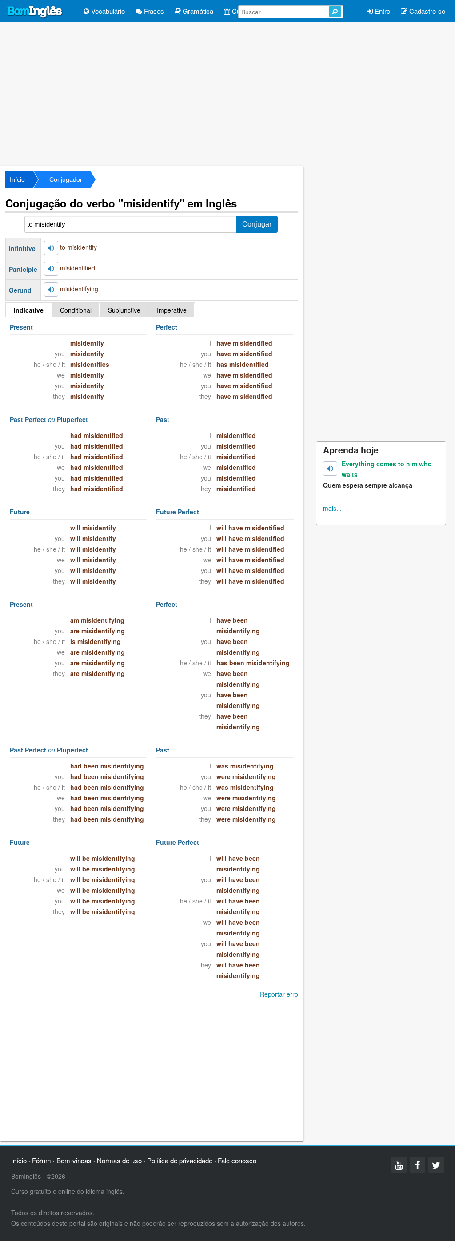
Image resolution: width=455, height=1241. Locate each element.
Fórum (41, 1160)
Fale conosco (237, 1160)
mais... (332, 508)
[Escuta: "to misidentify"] (51, 248)
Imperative (172, 310)
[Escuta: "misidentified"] (51, 269)
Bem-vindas (74, 1160)
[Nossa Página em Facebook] (417, 1165)
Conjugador (65, 179)
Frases (153, 11)
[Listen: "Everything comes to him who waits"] (330, 468)
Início (17, 179)
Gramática (197, 11)
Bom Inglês (35, 12)
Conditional (76, 310)
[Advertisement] (227, 93)
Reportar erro (279, 994)
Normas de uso (119, 1160)
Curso (240, 11)
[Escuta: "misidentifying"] (51, 289)
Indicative (29, 310)
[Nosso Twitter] (436, 1165)
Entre (381, 11)
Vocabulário (107, 11)
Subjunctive (124, 310)
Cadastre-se (426, 11)
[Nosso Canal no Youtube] (399, 1165)
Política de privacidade (179, 1160)
